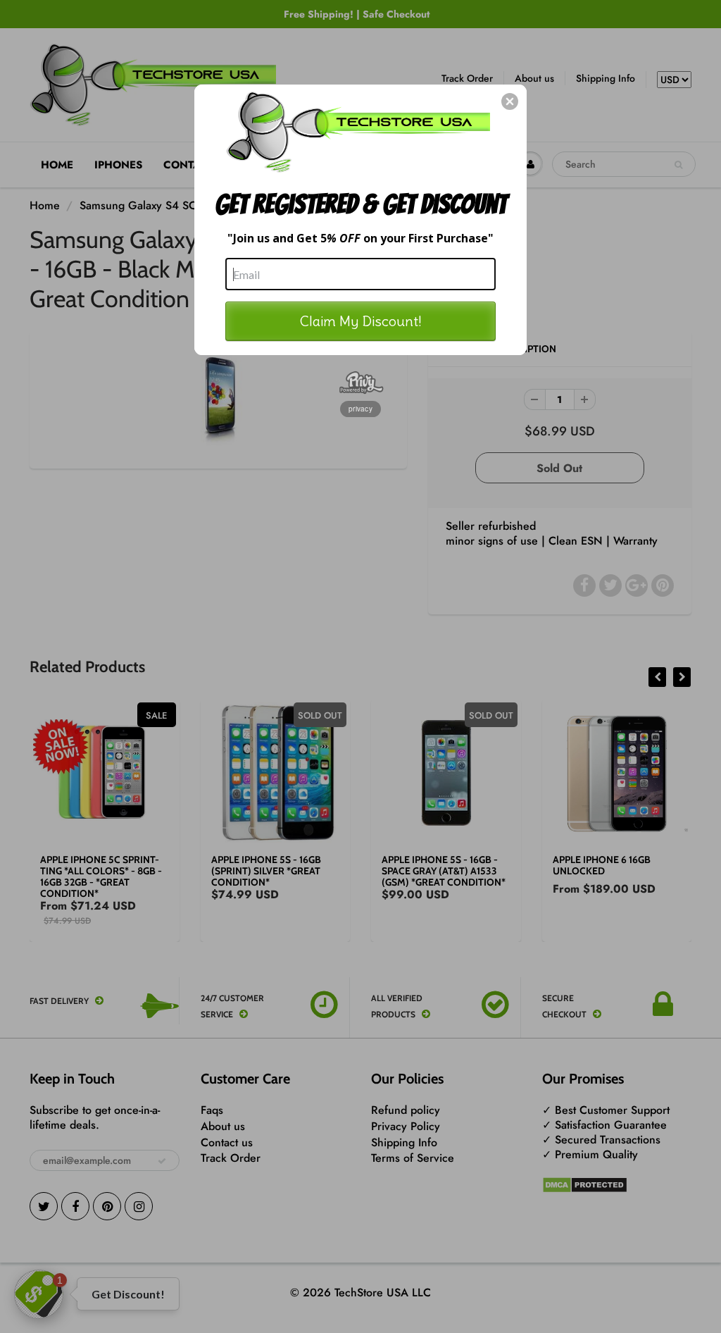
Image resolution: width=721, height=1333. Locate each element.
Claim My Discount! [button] (361, 321)
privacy (360, 409)
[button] (509, 101)
